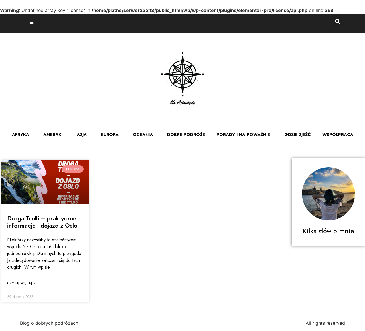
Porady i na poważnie (243, 134)
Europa (110, 134)
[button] (32, 23)
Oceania (143, 134)
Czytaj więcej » (21, 283)
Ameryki (52, 134)
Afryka (20, 134)
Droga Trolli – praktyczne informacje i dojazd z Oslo (42, 222)
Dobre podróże (186, 134)
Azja (82, 134)
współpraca (337, 134)
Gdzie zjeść (297, 134)
